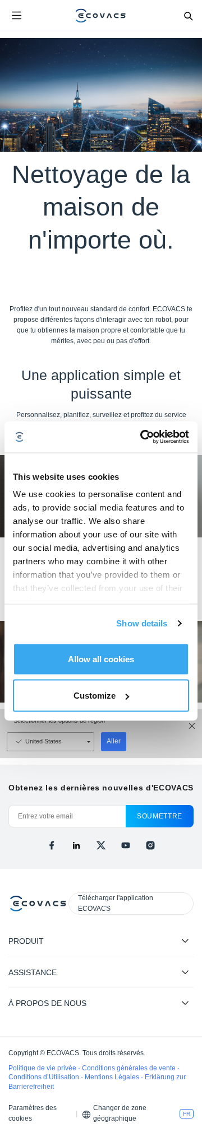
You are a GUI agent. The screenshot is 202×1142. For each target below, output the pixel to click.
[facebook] (51, 845)
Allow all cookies (101, 658)
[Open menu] (16, 16)
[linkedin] (76, 845)
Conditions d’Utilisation (44, 1077)
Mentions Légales (113, 1077)
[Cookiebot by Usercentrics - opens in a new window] (142, 437)
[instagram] (150, 845)
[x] (101, 845)
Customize (95, 695)
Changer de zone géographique (119, 1113)
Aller (114, 741)
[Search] (188, 15)
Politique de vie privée (43, 1068)
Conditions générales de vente (129, 1068)
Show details (141, 623)
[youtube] (125, 845)
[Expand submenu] (185, 940)
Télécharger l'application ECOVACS (115, 903)
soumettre (159, 816)
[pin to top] (182, 989)
